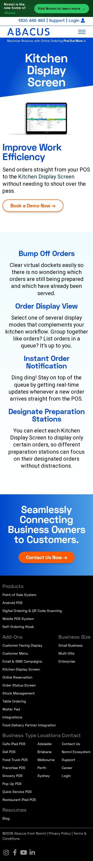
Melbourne (46, 760)
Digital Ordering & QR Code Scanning (32, 610)
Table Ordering (14, 701)
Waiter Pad (11, 709)
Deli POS (9, 752)
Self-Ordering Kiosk (18, 626)
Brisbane (44, 752)
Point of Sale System (19, 595)
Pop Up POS (12, 783)
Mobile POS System (18, 618)
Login (74, 20)
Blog (6, 818)
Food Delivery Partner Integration (29, 725)
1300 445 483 (31, 20)
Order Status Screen (19, 685)
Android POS (12, 603)
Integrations (12, 717)
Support (57, 20)
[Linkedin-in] (32, 852)
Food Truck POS (15, 760)
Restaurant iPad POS (19, 799)
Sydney (43, 776)
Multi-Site (66, 653)
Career (67, 768)
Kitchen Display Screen (46, 176)
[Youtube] (23, 852)
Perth (41, 768)
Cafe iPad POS (14, 744)
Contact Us (71, 744)
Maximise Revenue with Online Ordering (46, 41)
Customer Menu (15, 653)
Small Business (70, 645)
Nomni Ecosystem (76, 752)
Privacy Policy (60, 833)
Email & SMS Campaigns (22, 661)
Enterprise (67, 661)
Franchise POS (13, 768)
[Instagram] (6, 852)
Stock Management (18, 693)
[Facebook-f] (15, 852)
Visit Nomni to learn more (62, 8)
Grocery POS (12, 776)
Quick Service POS (17, 791)
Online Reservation (17, 677)
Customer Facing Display (22, 645)
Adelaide (44, 744)
